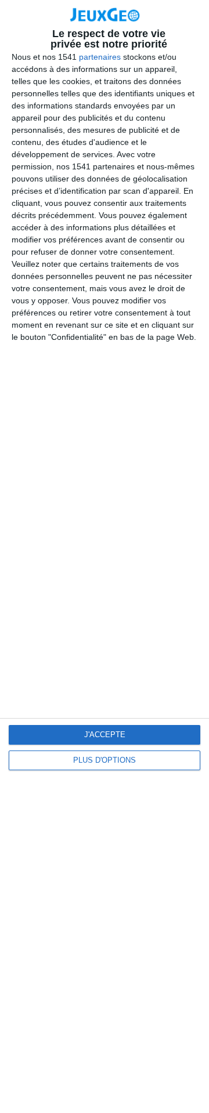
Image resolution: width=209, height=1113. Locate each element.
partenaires (100, 57)
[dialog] (104, 556)
